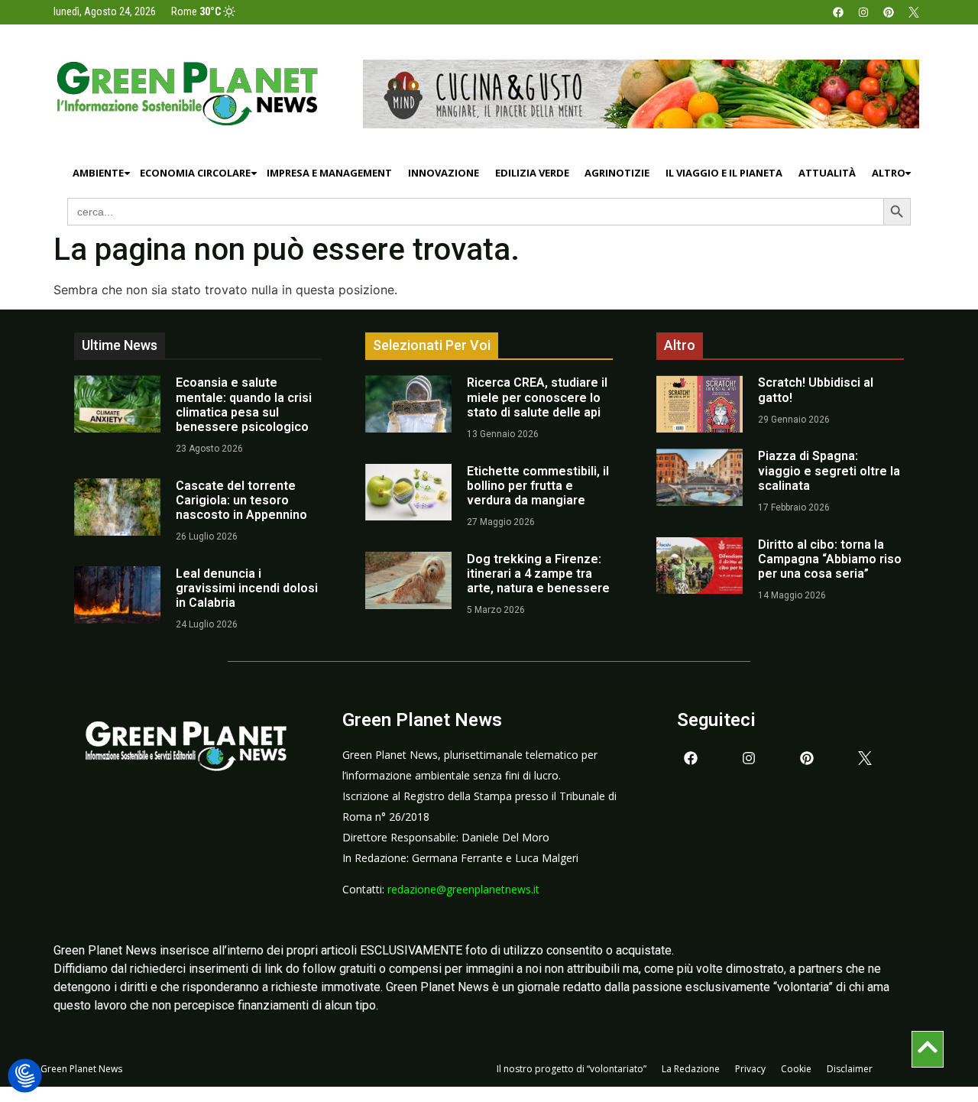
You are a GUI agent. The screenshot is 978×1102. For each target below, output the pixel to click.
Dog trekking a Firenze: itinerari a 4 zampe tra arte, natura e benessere (538, 573)
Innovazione (443, 173)
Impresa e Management (329, 173)
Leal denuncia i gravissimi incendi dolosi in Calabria (247, 588)
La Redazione (691, 1068)
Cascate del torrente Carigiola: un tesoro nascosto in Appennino (241, 500)
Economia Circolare (195, 173)
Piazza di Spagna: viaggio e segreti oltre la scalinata (829, 470)
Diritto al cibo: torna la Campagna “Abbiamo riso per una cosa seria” (830, 559)
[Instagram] (863, 12)
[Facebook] (838, 12)
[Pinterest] (888, 12)
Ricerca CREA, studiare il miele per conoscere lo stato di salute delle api (537, 397)
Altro (888, 173)
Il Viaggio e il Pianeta (723, 173)
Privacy (750, 1068)
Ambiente (98, 173)
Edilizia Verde (532, 173)
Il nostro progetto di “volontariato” (571, 1068)
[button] (25, 1076)
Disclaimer (850, 1068)
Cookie (796, 1068)
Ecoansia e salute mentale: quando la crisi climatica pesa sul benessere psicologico (244, 404)
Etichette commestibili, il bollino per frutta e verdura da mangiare (538, 485)
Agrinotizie (617, 173)
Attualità (827, 173)
